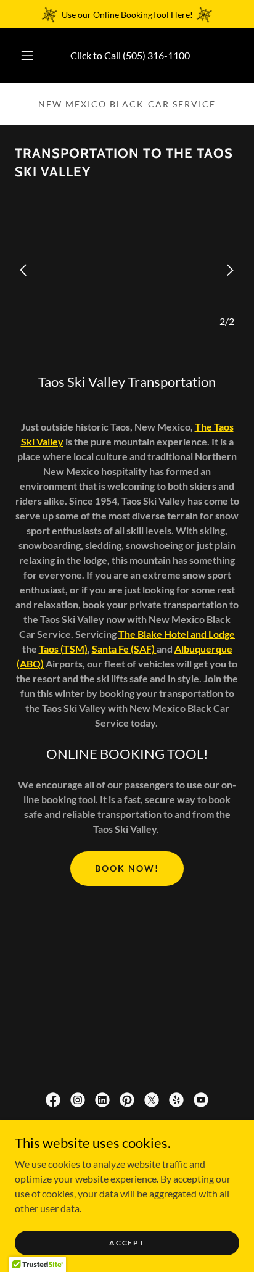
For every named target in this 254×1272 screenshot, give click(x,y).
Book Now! (127, 868)
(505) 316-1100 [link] (156, 55)
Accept (126, 1242)
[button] (27, 55)
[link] (53, 1100)
